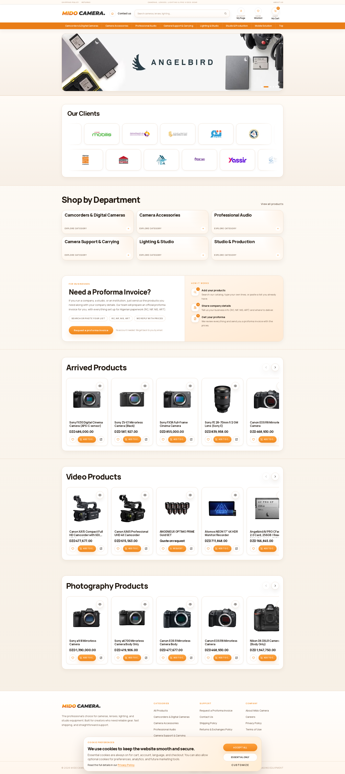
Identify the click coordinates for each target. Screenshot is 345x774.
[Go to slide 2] (266, 87)
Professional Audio (165, 729)
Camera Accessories (166, 723)
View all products (272, 204)
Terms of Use (254, 729)
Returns (86, 2)
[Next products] (275, 367)
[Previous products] (266, 367)
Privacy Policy (254, 723)
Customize (240, 765)
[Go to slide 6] (279, 87)
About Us (278, 2)
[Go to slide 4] (273, 87)
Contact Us (206, 717)
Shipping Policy (70, 2)
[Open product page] (100, 439)
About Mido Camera (257, 710)
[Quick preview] (100, 386)
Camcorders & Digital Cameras (172, 717)
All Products (161, 710)
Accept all (240, 747)
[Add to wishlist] (72, 439)
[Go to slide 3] (270, 87)
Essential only (240, 757)
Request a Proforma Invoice (216, 710)
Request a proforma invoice (91, 330)
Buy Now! (74, 83)
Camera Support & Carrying (169, 735)
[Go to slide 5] (276, 87)
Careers (250, 717)
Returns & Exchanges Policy (216, 729)
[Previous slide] (269, 40)
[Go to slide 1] (261, 87)
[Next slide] (276, 40)
